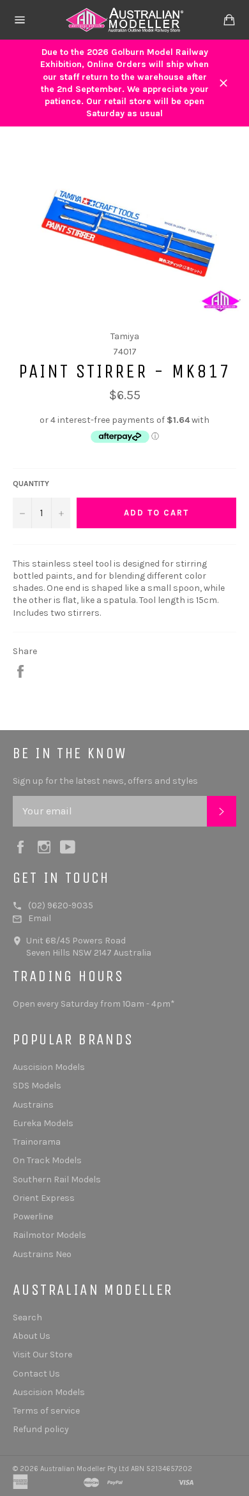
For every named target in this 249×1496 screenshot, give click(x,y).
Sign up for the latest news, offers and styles (105, 780)
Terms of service (46, 1410)
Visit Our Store (42, 1354)
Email (39, 918)
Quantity (31, 483)
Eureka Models (43, 1123)
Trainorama (37, 1141)
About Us (31, 1336)
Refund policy (41, 1429)
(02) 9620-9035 (60, 905)
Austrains (33, 1104)
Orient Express (44, 1198)
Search (27, 1317)
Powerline (33, 1216)
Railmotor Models (49, 1235)
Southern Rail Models (57, 1179)
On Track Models (47, 1160)
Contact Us (36, 1373)
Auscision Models (49, 1067)
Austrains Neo (42, 1254)
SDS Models (37, 1085)
